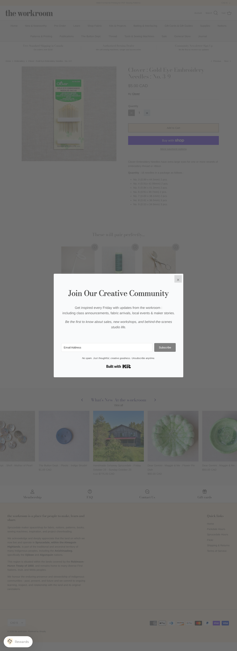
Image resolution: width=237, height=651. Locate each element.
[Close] (178, 279)
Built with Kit (118, 366)
